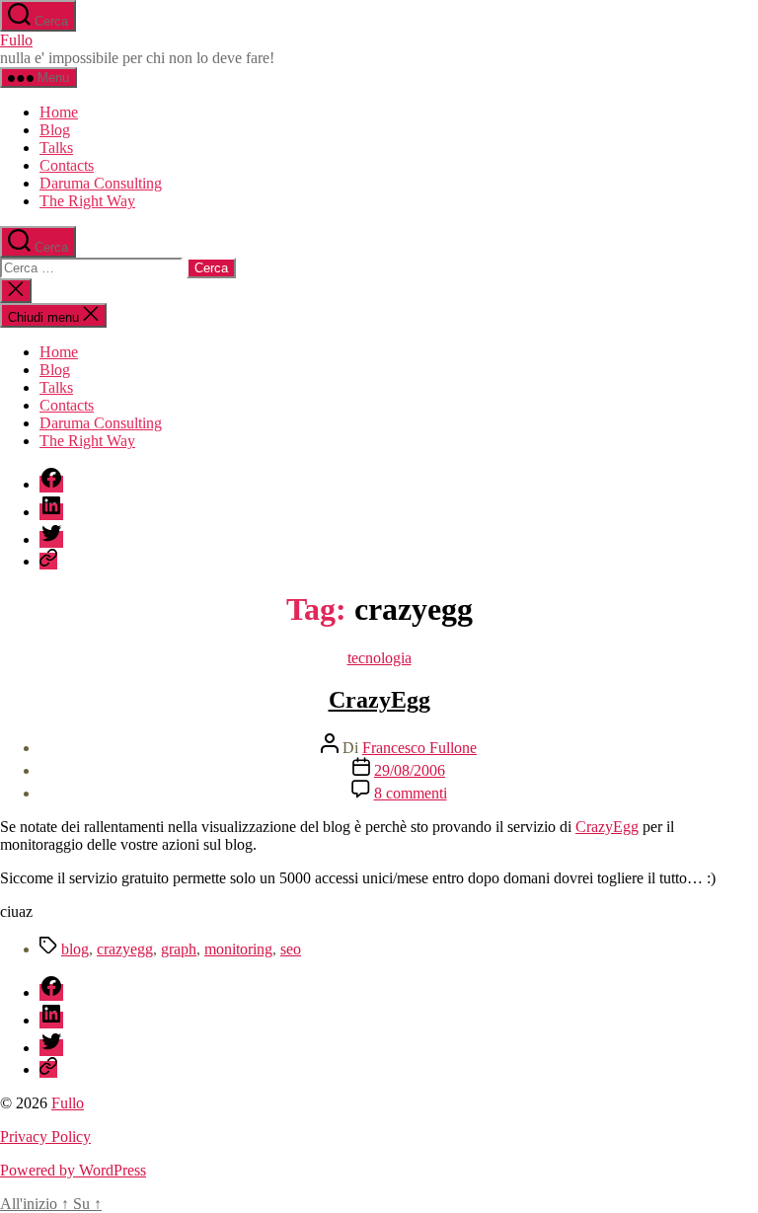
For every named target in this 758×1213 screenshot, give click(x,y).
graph (178, 949)
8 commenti (410, 793)
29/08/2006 (409, 770)
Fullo (16, 40)
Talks (56, 147)
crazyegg (125, 949)
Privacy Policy (45, 1136)
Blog (54, 129)
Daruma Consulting (100, 183)
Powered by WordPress (73, 1170)
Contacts (66, 165)
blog (75, 949)
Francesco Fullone (419, 747)
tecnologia (379, 657)
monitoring (238, 949)
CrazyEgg (379, 700)
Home (58, 112)
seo (290, 949)
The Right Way (87, 200)
